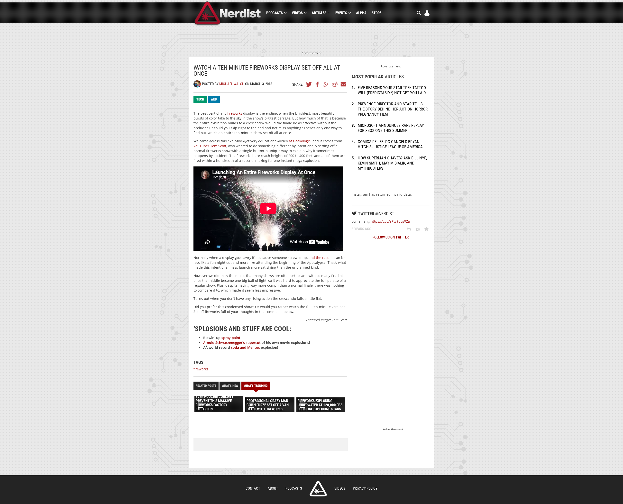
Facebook (317, 84)
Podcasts (274, 13)
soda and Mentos (245, 347)
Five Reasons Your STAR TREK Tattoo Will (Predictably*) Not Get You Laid (392, 90)
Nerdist (227, 13)
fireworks (234, 113)
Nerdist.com (318, 488)
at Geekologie (300, 141)
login (427, 13)
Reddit (334, 84)
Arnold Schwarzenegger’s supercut (232, 342)
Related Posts (206, 385)
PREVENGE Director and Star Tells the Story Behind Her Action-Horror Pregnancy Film (393, 109)
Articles (319, 13)
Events (341, 13)
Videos (297, 13)
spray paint (230, 337)
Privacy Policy (365, 488)
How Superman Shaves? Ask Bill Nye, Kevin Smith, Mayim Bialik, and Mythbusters (392, 163)
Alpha (361, 13)
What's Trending (256, 385)
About (273, 488)
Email (343, 84)
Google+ (326, 84)
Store (376, 13)
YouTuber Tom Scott (209, 146)
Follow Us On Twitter (391, 237)
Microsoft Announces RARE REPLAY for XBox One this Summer (391, 128)
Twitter (309, 84)
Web (214, 99)
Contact (253, 488)
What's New (230, 385)
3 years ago (361, 229)
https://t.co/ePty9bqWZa (390, 221)
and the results (321, 257)
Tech (200, 99)
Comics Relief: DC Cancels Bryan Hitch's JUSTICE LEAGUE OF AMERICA (390, 144)
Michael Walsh (231, 84)
